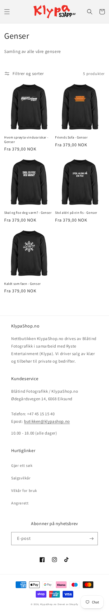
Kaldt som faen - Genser (22, 283)
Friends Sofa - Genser (71, 137)
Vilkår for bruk (24, 490)
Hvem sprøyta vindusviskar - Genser (26, 139)
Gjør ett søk (21, 465)
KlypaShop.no (48, 604)
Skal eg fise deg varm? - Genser (28, 212)
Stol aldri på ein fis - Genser (76, 212)
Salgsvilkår (21, 477)
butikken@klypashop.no (47, 421)
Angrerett (20, 503)
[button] (7, 12)
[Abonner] (91, 538)
